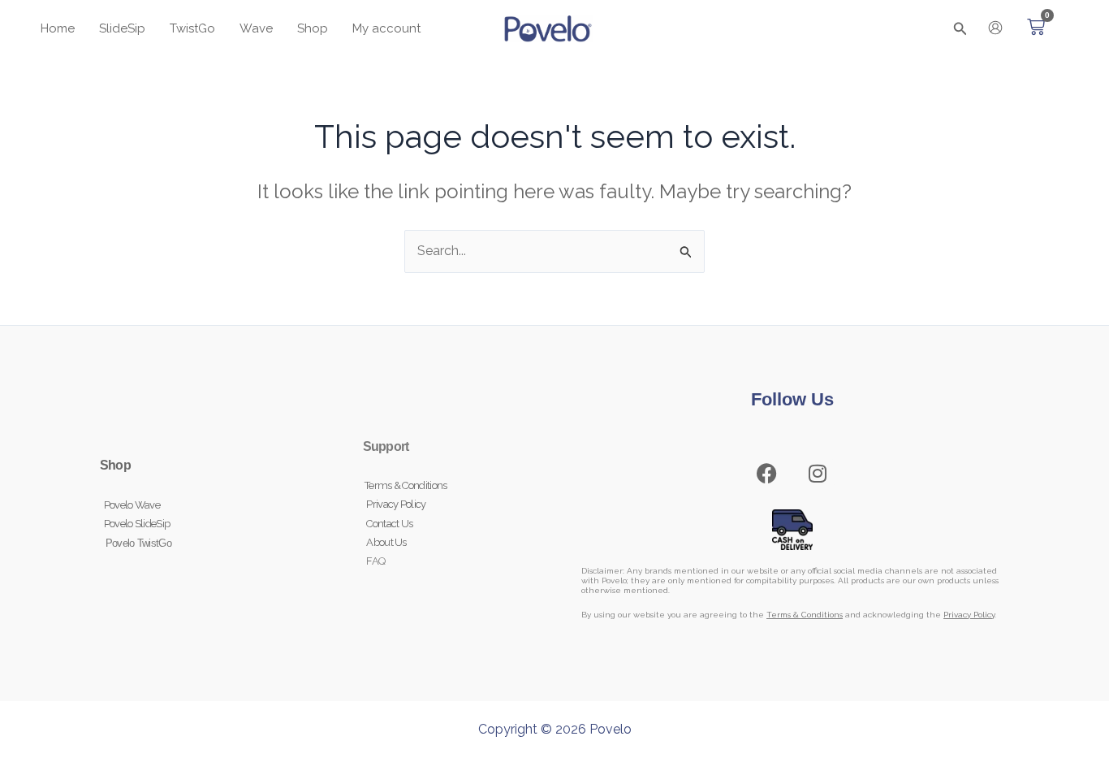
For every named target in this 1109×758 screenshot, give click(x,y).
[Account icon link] (995, 27)
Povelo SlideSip (137, 524)
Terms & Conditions (405, 485)
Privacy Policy (394, 504)
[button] (960, 29)
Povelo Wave (132, 505)
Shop (115, 465)
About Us (385, 542)
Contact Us (388, 524)
